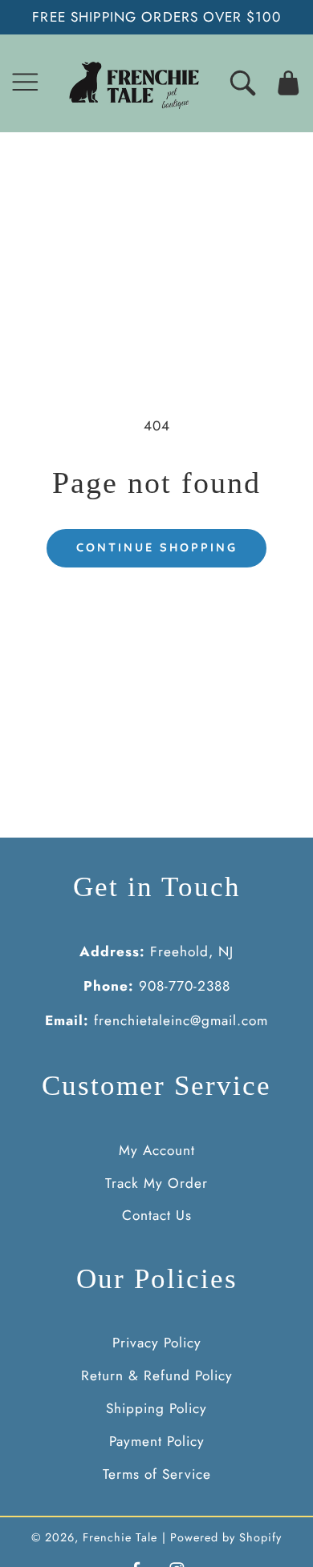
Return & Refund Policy (157, 1375)
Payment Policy (157, 1441)
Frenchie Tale (120, 1537)
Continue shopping (157, 547)
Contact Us (157, 1215)
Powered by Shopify (226, 1537)
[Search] (242, 83)
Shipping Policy (156, 1408)
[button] (25, 83)
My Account (157, 1150)
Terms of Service (157, 1474)
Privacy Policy (156, 1342)
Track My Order (156, 1183)
